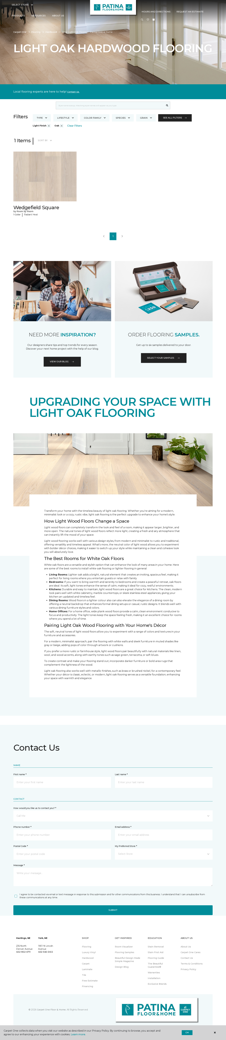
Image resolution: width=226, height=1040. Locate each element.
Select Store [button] (20, 4)
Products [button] (18, 15)
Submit (113, 910)
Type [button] (40, 117)
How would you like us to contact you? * (34, 808)
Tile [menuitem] (84, 975)
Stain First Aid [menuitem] (155, 952)
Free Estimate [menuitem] (90, 980)
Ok (187, 1032)
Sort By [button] (43, 140)
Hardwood (51, 32)
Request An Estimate (190, 11)
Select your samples (160, 357)
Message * (18, 865)
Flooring (35, 32)
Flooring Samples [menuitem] (124, 952)
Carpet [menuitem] (85, 963)
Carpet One (19, 32)
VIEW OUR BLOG (59, 361)
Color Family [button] (92, 117)
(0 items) (154, 20)
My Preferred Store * (126, 846)
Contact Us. (73, 91)
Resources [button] (38, 15)
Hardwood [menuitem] (87, 958)
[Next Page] (122, 236)
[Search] (167, 105)
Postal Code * (20, 846)
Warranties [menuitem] (154, 972)
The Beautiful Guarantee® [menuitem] (155, 965)
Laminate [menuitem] (87, 969)
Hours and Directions (156, 11)
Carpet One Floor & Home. (51, 1009)
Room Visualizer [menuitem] (124, 946)
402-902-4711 (23, 951)
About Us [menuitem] (186, 946)
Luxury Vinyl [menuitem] (89, 952)
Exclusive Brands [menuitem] (157, 984)
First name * (19, 774)
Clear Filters (74, 125)
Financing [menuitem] (87, 986)
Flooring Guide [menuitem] (156, 958)
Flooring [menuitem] (86, 946)
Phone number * (22, 827)
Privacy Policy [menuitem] (188, 969)
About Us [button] (58, 15)
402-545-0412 (45, 951)
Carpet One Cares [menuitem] (190, 952)
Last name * (121, 774)
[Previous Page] (103, 236)
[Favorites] (148, 19)
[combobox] (110, 105)
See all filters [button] (172, 117)
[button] (142, 19)
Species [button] (121, 117)
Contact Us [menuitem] (187, 958)
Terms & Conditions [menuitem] (192, 963)
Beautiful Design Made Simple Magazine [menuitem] (127, 960)
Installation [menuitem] (154, 978)
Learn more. (78, 1034)
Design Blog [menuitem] (122, 967)
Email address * (123, 827)
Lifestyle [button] (63, 117)
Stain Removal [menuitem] (156, 946)
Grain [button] (144, 117)
